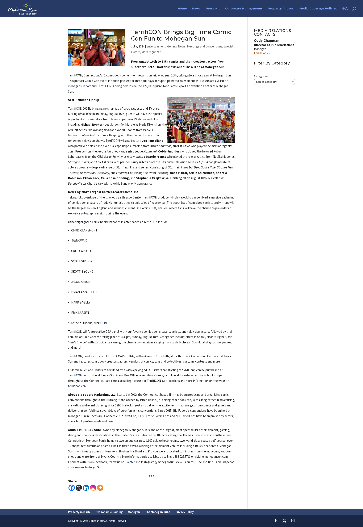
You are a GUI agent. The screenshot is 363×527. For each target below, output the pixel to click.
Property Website (79, 512)
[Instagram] (93, 488)
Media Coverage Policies (318, 8)
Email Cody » (262, 53)
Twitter (130, 462)
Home (182, 8)
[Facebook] (71, 488)
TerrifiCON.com (78, 375)
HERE (104, 323)
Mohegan (134, 512)
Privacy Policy (184, 512)
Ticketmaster (188, 375)
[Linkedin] (86, 488)
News (196, 8)
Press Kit (213, 8)
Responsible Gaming (109, 512)
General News (176, 46)
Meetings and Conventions (204, 46)
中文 (345, 8)
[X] (79, 488)
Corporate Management (243, 8)
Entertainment (156, 46)
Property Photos (281, 8)
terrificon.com (77, 386)
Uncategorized (151, 52)
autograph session (93, 213)
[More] (100, 488)
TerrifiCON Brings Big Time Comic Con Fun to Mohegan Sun (181, 35)
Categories (261, 76)
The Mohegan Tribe (157, 512)
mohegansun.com (79, 86)
